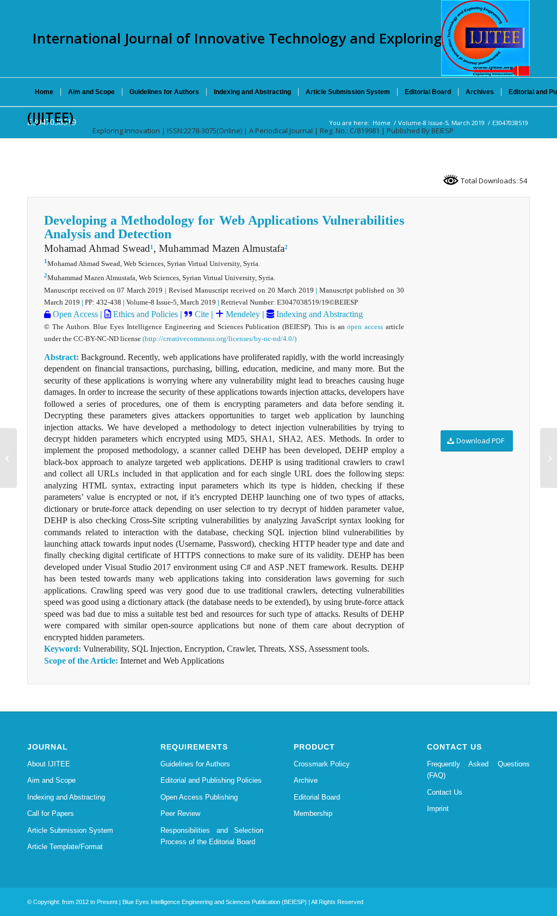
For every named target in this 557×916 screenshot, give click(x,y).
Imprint (438, 808)
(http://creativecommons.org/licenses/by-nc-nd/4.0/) (219, 339)
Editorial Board (317, 797)
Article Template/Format (65, 847)
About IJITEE (48, 764)
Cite (202, 314)
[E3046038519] (8, 458)
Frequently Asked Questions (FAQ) (478, 769)
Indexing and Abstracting (318, 314)
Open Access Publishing (199, 797)
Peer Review (180, 813)
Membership (313, 813)
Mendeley (242, 314)
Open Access (74, 314)
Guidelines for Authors (195, 764)
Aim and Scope (51, 780)
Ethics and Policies (144, 314)
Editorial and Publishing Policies (211, 780)
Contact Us (444, 792)
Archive (306, 780)
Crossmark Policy (322, 764)
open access (365, 327)
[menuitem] (44, 92)
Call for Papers (50, 813)
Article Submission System (70, 830)
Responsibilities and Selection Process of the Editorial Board (211, 836)
